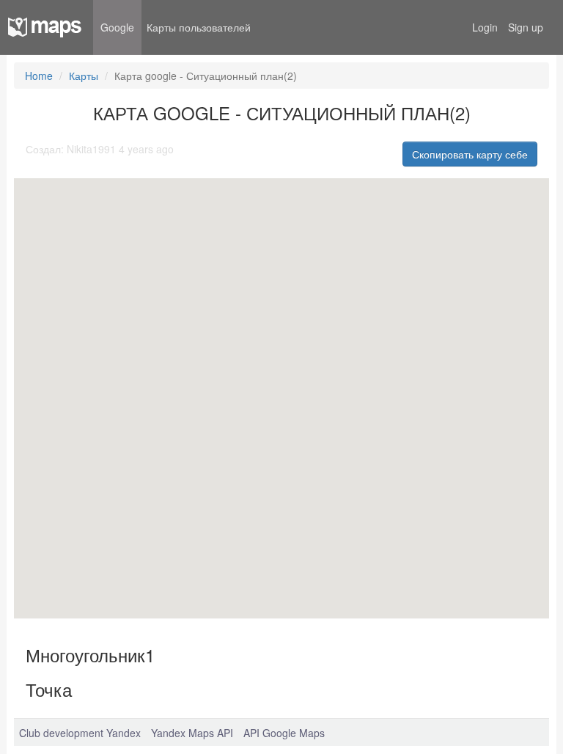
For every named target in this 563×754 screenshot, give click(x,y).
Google (117, 27)
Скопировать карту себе (470, 154)
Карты (83, 75)
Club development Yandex (80, 732)
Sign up (525, 27)
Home (39, 75)
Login (485, 27)
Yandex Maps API (192, 732)
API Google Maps (284, 732)
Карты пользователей (199, 27)
